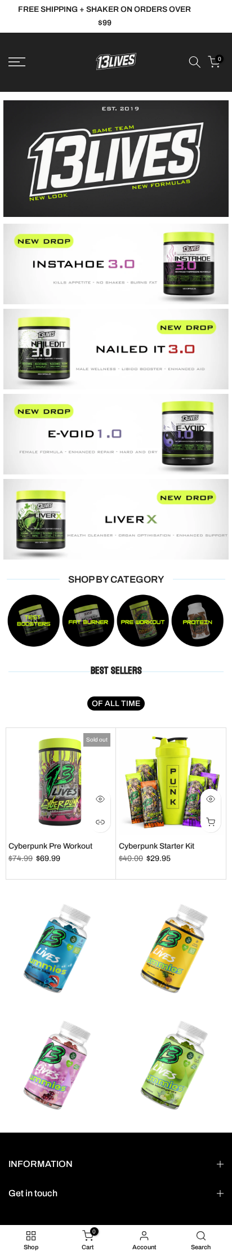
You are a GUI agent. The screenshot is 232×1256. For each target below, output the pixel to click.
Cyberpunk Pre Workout (50, 846)
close (215, 16)
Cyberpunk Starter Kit (156, 846)
